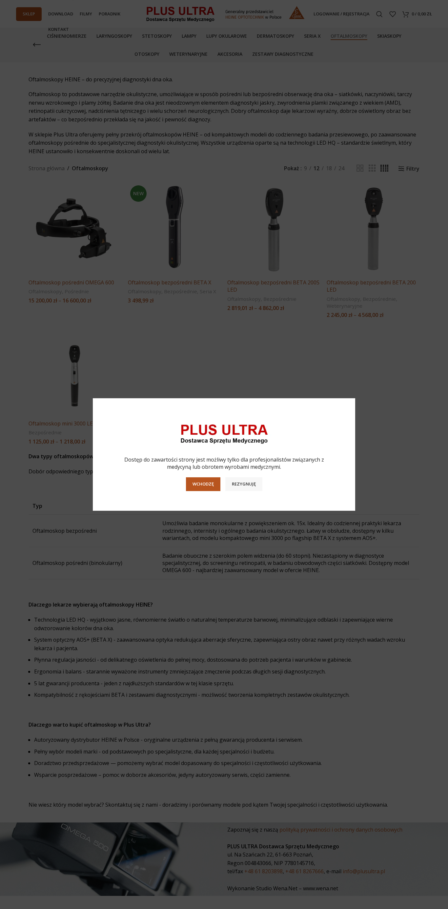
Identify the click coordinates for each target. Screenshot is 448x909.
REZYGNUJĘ (244, 484)
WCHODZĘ (203, 484)
